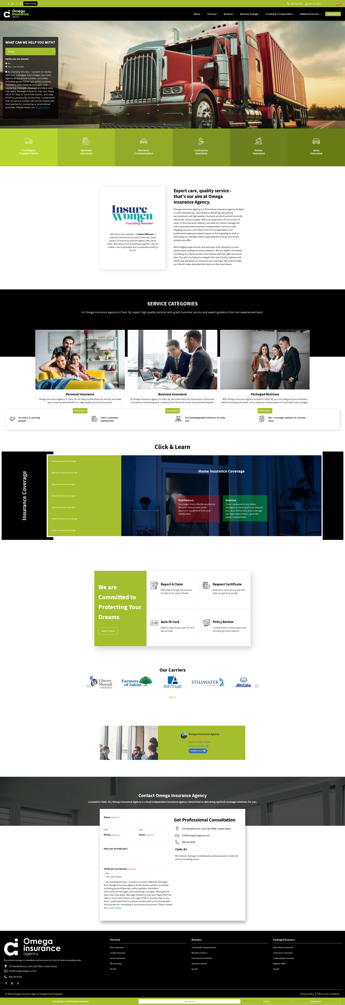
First (106, 829)
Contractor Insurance (283, 952)
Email (146, 834)
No (9, 63)
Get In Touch (108, 631)
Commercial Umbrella (202, 958)
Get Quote (189, 1001)
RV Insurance (116, 963)
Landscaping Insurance (283, 958)
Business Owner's (200, 952)
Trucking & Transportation (279, 14)
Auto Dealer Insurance (283, 947)
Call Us (266, 1001)
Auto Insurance (117, 947)
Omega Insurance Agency (204, 734)
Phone (111, 834)
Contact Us (316, 1001)
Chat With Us (333, 14)
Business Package (249, 14)
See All (113, 969)
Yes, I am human (16, 66)
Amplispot (57, 993)
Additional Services (309, 14)
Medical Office (279, 963)
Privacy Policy (42, 107)
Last (141, 829)
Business (228, 14)
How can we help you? (116, 848)
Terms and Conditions (328, 993)
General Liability (199, 963)
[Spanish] (337, 3)
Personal (211, 14)
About (197, 14)
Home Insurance (117, 958)
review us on (196, 750)
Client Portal (30, 3)
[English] (341, 3)
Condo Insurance (117, 952)
